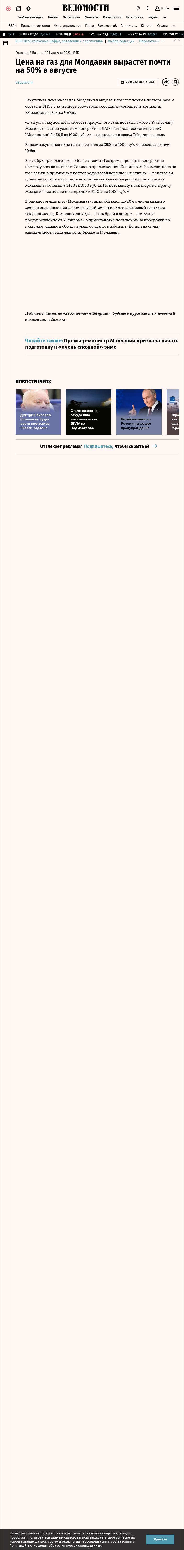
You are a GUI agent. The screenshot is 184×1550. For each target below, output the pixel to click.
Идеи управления (67, 26)
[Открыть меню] (176, 8)
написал (103, 134)
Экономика (71, 17)
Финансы (91, 17)
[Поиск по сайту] (147, 8)
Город (89, 26)
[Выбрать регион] (138, 8)
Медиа (153, 17)
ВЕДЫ (13, 26)
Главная (22, 53)
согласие (123, 1537)
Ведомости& (107, 26)
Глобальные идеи (30, 17)
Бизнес (53, 17)
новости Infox (33, 382)
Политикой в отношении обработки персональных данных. (56, 1546)
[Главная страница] (85, 8)
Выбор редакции (121, 41)
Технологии (135, 17)
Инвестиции (112, 17)
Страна (162, 26)
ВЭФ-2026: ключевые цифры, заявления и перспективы (59, 41)
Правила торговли (35, 26)
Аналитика (129, 26)
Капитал (147, 26)
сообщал (149, 144)
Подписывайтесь (41, 313)
